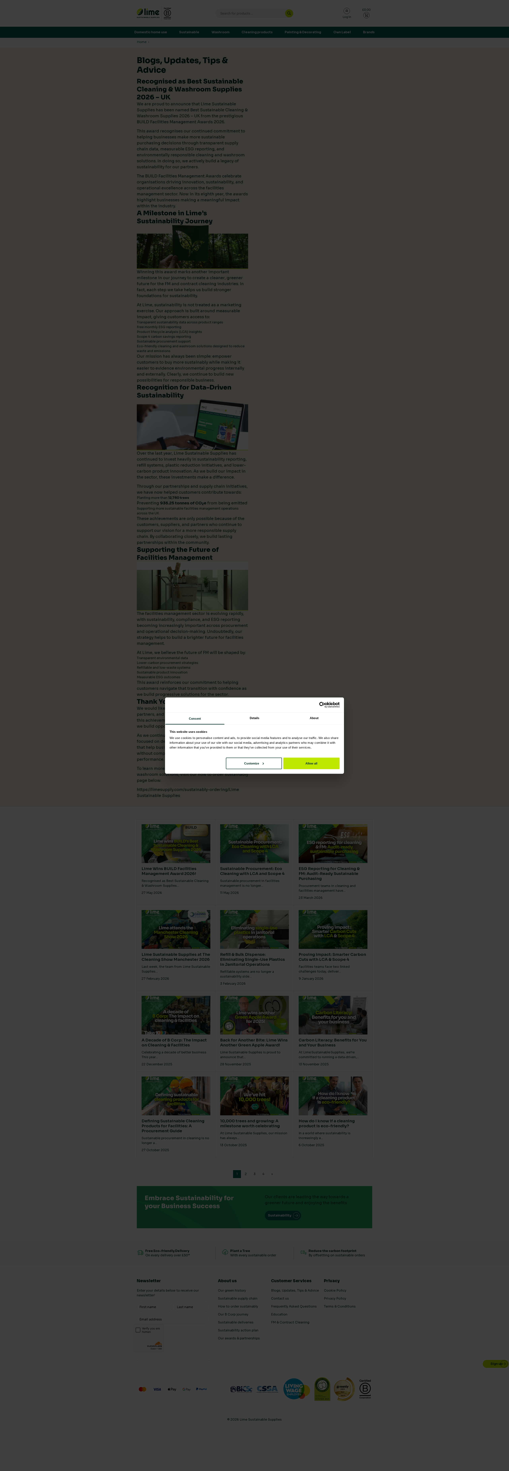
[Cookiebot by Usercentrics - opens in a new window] (322, 705)
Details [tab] (254, 717)
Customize (251, 763)
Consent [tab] (195, 718)
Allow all (311, 763)
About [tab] (314, 717)
